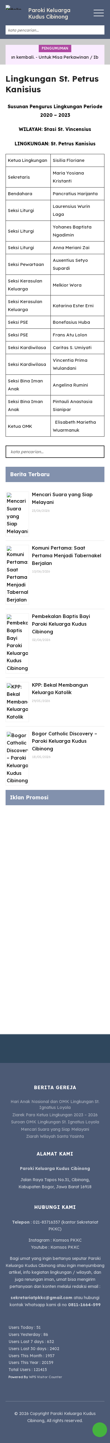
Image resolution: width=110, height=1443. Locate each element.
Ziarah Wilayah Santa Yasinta (55, 1136)
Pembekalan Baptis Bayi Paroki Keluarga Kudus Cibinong (61, 623)
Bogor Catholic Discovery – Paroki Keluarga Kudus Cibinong (64, 741)
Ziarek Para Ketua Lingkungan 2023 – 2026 (55, 1114)
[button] (98, 30)
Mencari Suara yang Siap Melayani (55, 1129)
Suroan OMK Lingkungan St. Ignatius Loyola (55, 1122)
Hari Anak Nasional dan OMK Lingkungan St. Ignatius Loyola (55, 1104)
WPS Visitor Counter (45, 1377)
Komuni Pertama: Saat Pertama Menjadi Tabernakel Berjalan (66, 555)
